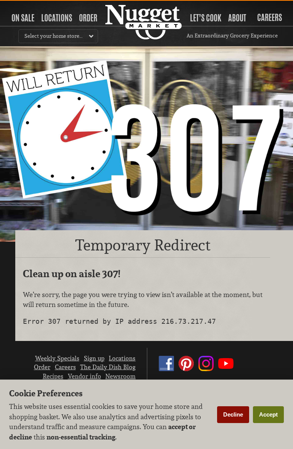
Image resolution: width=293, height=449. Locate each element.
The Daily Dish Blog (107, 367)
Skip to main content (36, 6)
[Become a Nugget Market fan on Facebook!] (166, 371)
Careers (269, 17)
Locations (56, 18)
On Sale (22, 18)
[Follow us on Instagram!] (206, 371)
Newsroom (120, 376)
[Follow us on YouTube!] (225, 371)
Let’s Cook (205, 18)
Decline (233, 414)
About (237, 18)
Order (88, 18)
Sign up (94, 358)
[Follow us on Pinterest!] (186, 371)
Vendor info (84, 376)
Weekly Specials (57, 358)
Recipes (53, 376)
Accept (268, 414)
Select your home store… (53, 35)
